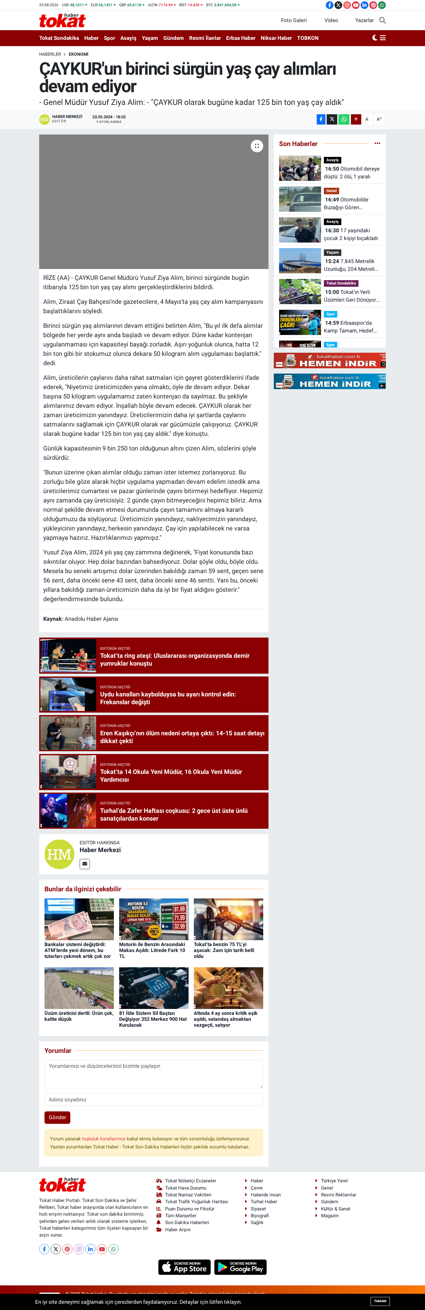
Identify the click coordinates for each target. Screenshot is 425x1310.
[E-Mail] (85, 864)
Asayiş (128, 38)
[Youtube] (102, 1249)
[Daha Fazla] (356, 119)
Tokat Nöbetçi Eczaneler (190, 1181)
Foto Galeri (294, 20)
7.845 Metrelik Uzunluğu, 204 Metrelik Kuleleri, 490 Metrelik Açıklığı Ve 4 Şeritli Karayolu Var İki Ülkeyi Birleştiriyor (350, 265)
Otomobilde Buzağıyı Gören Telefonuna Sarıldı (346, 204)
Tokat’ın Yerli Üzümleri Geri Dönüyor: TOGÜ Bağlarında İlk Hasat (350, 296)
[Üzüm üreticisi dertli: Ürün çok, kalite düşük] (79, 987)
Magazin (330, 1215)
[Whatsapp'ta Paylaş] (344, 119)
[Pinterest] (67, 1249)
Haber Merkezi (100, 850)
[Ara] (382, 20)
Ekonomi (78, 54)
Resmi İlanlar (205, 38)
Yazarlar (364, 20)
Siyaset (258, 1209)
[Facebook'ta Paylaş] (321, 119)
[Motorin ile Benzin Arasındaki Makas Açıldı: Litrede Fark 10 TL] (154, 919)
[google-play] (240, 1267)
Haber (91, 38)
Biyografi (260, 1215)
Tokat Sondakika (59, 38)
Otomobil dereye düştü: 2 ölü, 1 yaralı (352, 173)
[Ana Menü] (383, 38)
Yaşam (150, 38)
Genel (331, 190)
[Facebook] (44, 1249)
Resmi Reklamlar (338, 1195)
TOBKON (308, 38)
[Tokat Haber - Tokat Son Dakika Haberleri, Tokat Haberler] (62, 20)
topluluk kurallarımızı (104, 1139)
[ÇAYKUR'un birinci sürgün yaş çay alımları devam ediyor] (154, 201)
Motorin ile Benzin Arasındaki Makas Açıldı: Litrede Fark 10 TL (152, 950)
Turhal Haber (264, 1201)
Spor (109, 38)
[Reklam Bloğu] (339, 360)
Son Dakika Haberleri (187, 1222)
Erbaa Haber (240, 38)
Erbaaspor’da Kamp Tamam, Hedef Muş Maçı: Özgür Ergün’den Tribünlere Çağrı (348, 327)
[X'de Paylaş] (332, 119)
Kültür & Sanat (335, 1209)
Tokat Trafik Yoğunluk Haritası (196, 1201)
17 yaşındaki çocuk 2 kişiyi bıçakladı (351, 234)
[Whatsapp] (113, 1249)
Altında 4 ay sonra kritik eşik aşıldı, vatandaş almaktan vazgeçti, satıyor (226, 1019)
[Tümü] (378, 143)
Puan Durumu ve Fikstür (189, 1209)
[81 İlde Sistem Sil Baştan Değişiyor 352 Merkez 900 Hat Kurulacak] (154, 987)
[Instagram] (79, 1249)
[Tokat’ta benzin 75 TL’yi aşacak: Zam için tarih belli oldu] (228, 919)
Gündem (173, 38)
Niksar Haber (276, 38)
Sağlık (257, 1222)
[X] (56, 1249)
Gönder (57, 1117)
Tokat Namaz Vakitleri (188, 1195)
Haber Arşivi (178, 1229)
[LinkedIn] (90, 1249)
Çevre (257, 1188)
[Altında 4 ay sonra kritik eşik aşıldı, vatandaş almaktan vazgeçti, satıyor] (228, 987)
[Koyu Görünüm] (374, 38)
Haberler (50, 54)
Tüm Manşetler (180, 1215)
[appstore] (185, 1267)
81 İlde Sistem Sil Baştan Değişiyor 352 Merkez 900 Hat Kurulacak (153, 1019)
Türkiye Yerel (334, 1181)
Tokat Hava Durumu (185, 1188)
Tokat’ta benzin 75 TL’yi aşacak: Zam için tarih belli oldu (224, 950)
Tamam (380, 1301)
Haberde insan (266, 1195)
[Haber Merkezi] (59, 854)
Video (331, 20)
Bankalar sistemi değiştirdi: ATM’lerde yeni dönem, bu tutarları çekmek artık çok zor (77, 950)
